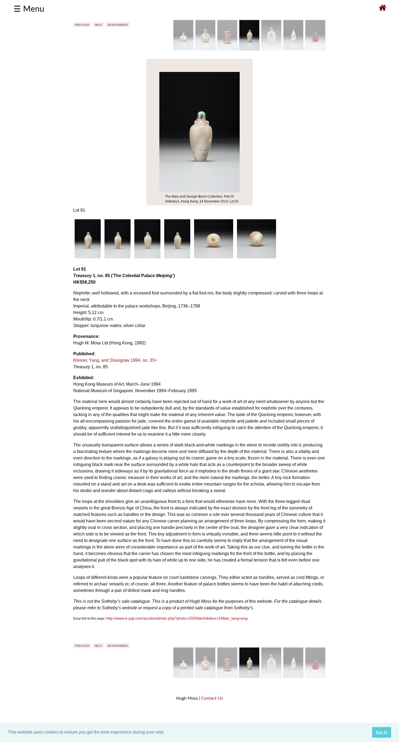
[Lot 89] (205, 49)
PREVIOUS (82, 24)
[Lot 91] (249, 49)
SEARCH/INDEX (117, 24)
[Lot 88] (183, 49)
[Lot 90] (227, 49)
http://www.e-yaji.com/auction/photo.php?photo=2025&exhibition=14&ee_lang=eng (177, 618)
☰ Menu (29, 9)
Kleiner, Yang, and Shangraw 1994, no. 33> (115, 360)
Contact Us (212, 698)
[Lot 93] (293, 49)
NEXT (98, 24)
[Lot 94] (315, 49)
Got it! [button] (382, 732)
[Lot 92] (271, 49)
